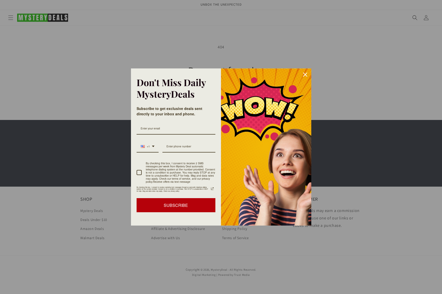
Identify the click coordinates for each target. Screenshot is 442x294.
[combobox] (148, 147)
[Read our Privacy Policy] (212, 189)
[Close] (305, 74)
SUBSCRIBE (176, 205)
